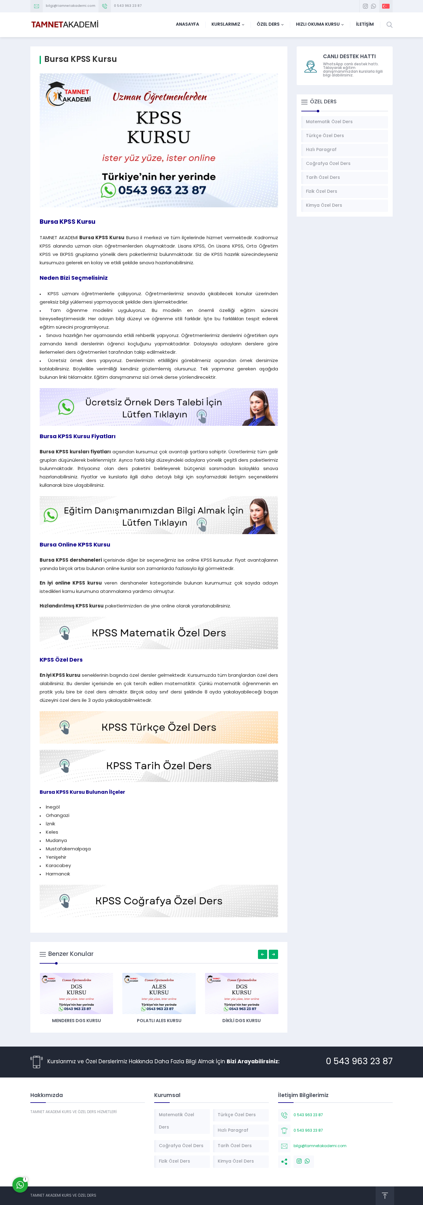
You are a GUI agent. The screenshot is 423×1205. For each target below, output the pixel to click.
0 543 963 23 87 (128, 6)
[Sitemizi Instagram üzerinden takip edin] (365, 6)
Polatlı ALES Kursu (159, 1021)
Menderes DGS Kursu (76, 1021)
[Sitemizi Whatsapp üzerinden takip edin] (373, 6)
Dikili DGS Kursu (241, 1021)
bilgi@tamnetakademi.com (70, 6)
